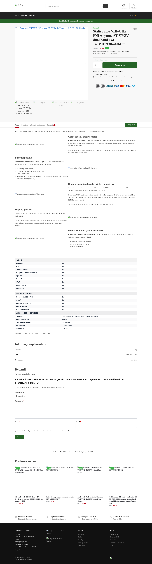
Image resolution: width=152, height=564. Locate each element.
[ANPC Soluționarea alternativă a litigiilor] (60, 532)
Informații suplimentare (37, 125)
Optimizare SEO (27, 559)
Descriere (25, 125)
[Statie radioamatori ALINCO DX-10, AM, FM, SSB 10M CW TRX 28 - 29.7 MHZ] (136, 29)
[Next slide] (85, 63)
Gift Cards (81, 545)
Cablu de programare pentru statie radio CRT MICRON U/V (60, 498)
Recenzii (51, 125)
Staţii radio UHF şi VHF (90, 452)
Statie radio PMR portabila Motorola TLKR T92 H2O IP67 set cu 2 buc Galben (90, 499)
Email (78, 422)
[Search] (105, 6)
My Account (123, 8)
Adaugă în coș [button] (29, 508)
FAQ (111, 545)
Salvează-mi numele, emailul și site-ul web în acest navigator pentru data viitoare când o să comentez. (47, 431)
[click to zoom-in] (51, 63)
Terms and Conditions (117, 543)
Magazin (18, 550)
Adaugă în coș (120, 65)
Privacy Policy (83, 543)
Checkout (134, 8)
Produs (17, 125)
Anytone (134, 360)
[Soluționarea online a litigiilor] (60, 540)
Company (81, 534)
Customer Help (115, 537)
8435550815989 (131, 355)
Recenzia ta (19, 401)
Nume (17, 422)
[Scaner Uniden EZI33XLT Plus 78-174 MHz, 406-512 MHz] (134, 29)
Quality (80, 540)
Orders (80, 537)
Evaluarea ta (20, 392)
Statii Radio (78, 452)
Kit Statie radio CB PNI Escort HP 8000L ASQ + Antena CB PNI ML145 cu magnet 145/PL (29, 499)
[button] (133, 15)
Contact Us (113, 540)
